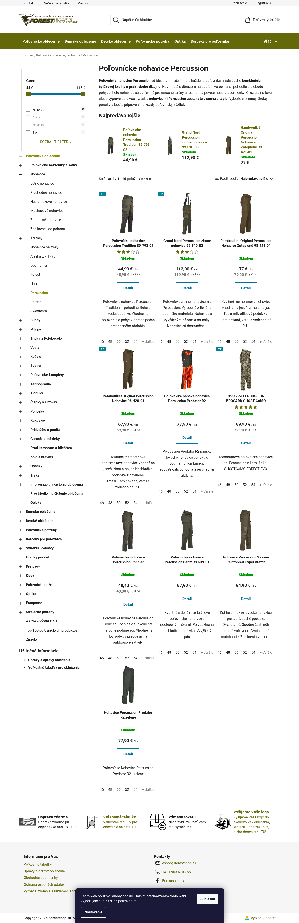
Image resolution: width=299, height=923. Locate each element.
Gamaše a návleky (45, 439)
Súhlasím (207, 899)
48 (110, 341)
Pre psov (33, 566)
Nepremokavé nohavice (48, 202)
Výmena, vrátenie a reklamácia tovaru (53, 891)
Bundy (35, 320)
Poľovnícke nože (39, 585)
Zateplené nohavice (45, 220)
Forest (35, 274)
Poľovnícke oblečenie (43, 156)
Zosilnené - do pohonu (47, 229)
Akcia (58, 117)
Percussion (39, 293)
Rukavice (37, 420)
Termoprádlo (40, 384)
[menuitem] (41, 41)
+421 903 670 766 (176, 872)
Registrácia (263, 3)
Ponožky (37, 411)
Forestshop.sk (173, 881)
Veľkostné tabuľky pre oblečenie (54, 667)
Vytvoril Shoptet (263, 918)
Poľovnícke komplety (47, 375)
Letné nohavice (42, 183)
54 (135, 341)
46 (102, 341)
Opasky (36, 466)
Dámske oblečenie (40, 512)
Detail (128, 288)
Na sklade (58, 109)
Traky (34, 475)
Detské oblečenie (39, 521)
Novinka (58, 125)
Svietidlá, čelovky (40, 548)
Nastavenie (93, 912)
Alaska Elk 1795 (42, 256)
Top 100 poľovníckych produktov (51, 630)
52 (127, 341)
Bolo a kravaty (41, 457)
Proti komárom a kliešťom (51, 448)
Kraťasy (36, 238)
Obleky (35, 502)
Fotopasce (34, 603)
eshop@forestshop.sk (179, 863)
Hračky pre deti (38, 557)
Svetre (35, 366)
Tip (58, 132)
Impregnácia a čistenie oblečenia (56, 484)
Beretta (35, 302)
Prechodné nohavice (46, 192)
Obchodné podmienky (41, 878)
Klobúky (36, 393)
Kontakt (29, 3)
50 (119, 341)
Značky (32, 639)
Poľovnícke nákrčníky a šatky (53, 165)
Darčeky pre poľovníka (44, 539)
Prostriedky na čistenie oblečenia (56, 493)
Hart (33, 284)
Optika (31, 594)
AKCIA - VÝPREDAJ (41, 621)
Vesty (34, 347)
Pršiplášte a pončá (45, 430)
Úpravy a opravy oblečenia (49, 660)
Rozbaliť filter (54, 142)
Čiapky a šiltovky (43, 402)
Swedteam (38, 311)
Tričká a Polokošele (46, 338)
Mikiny (35, 329)
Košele (35, 357)
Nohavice (37, 174)
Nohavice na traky (44, 247)
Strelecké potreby (40, 612)
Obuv (30, 576)
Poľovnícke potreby (41, 530)
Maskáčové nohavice (46, 211)
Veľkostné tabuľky (56, 3)
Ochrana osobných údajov (44, 884)
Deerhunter (38, 265)
